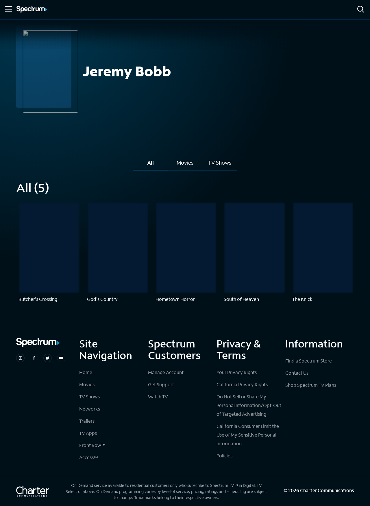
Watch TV (158, 396)
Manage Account (166, 372)
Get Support (161, 384)
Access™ (88, 457)
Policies (224, 455)
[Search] (361, 9)
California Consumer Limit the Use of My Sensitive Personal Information (248, 434)
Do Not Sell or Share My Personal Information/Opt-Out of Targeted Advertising (249, 405)
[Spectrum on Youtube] (61, 358)
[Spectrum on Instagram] (20, 358)
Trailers (87, 421)
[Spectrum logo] (31, 10)
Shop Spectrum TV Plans (310, 385)
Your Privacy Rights (237, 372)
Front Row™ (92, 445)
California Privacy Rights (242, 384)
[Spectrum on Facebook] (34, 358)
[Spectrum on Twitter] (47, 358)
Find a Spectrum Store (308, 361)
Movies (87, 384)
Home (85, 372)
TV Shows (89, 396)
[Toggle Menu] (8, 9)
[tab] (150, 164)
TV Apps (88, 433)
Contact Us (296, 373)
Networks (89, 409)
